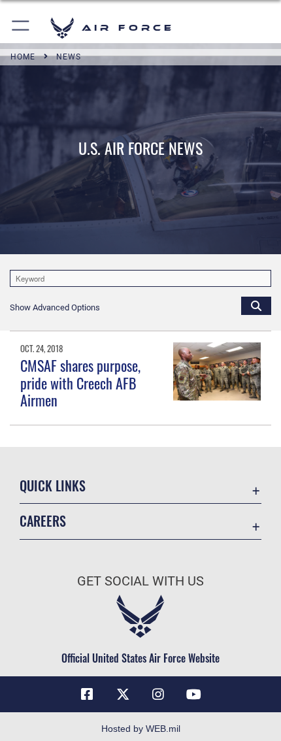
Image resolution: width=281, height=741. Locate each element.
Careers (43, 521)
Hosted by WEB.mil (140, 728)
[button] (21, 28)
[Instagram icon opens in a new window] (158, 694)
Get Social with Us (140, 581)
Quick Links (53, 485)
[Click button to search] (256, 305)
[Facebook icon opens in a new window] (87, 694)
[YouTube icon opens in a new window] (194, 694)
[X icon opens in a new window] (123, 694)
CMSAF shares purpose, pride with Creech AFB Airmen (80, 382)
